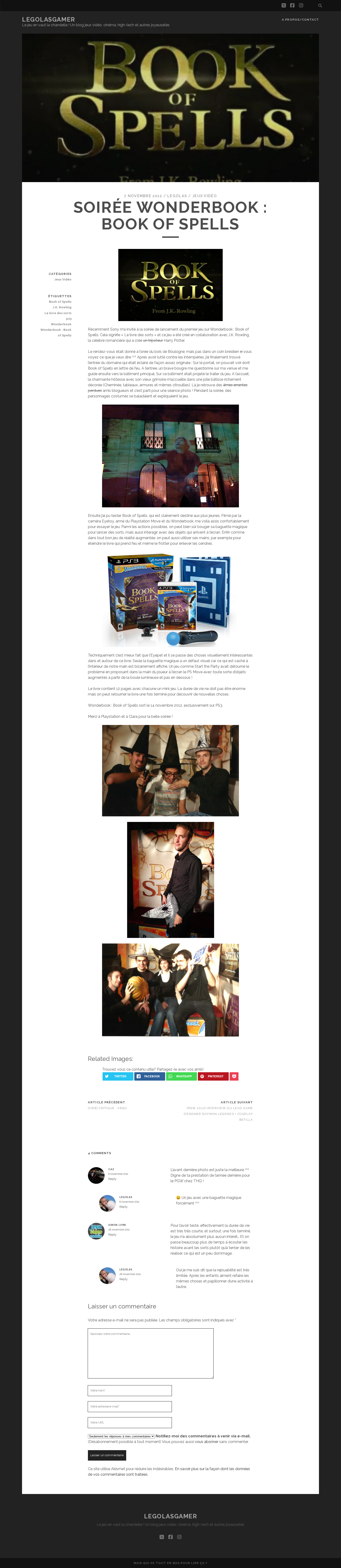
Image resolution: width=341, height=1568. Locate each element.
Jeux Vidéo (204, 196)
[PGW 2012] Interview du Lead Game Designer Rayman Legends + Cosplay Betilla (218, 1113)
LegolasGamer (48, 19)
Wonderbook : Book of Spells (55, 332)
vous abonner (206, 1441)
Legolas (177, 196)
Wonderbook (61, 324)
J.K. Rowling (62, 307)
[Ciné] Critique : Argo (107, 1108)
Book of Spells (60, 301)
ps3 (68, 318)
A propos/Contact (300, 19)
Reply (112, 1179)
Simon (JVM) (117, 1224)
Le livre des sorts (58, 313)
